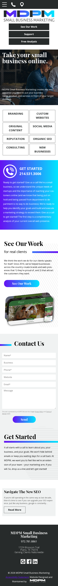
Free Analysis (29, 41)
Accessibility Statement (17, 577)
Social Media (42, 126)
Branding (15, 113)
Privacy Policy (39, 412)
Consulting (15, 147)
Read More (14, 509)
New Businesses (42, 149)
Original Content (16, 128)
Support (29, 34)
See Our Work (29, 26)
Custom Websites (42, 115)
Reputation (16, 139)
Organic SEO (42, 139)
